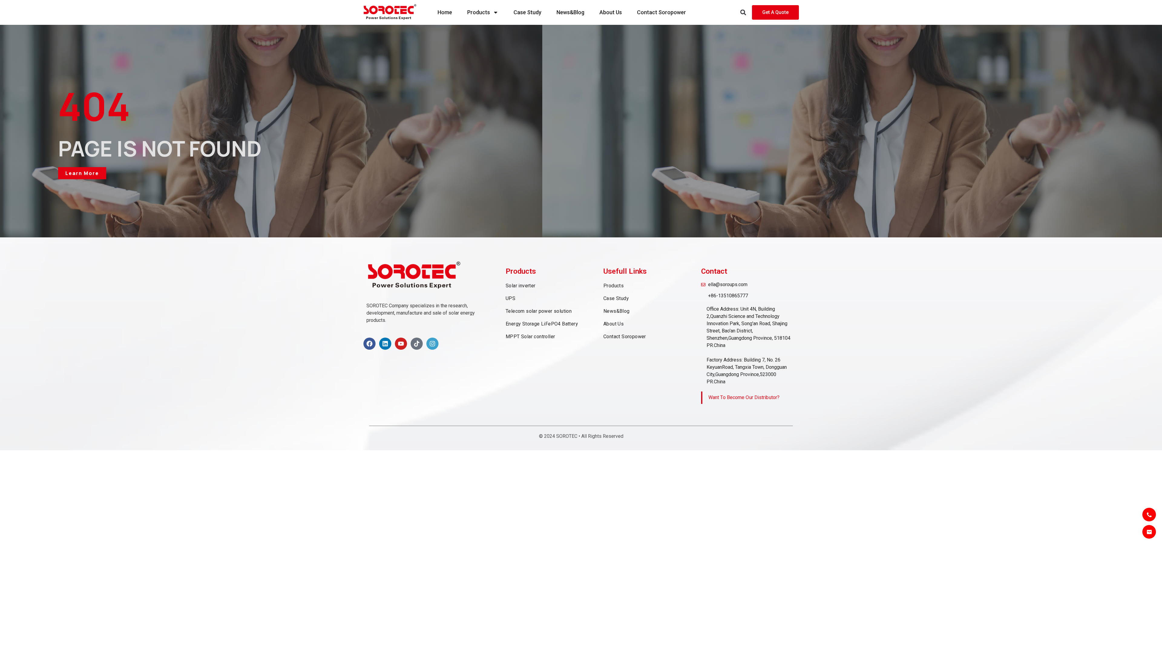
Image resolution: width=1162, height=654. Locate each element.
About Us (610, 12)
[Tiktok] (417, 344)
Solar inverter (521, 286)
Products (478, 12)
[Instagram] (432, 344)
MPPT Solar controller (530, 336)
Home (445, 12)
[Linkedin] (385, 344)
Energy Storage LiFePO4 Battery (542, 324)
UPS (510, 298)
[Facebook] (369, 344)
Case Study (527, 12)
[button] (743, 12)
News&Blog (570, 12)
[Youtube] (401, 344)
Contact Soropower (661, 12)
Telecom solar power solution (539, 311)
